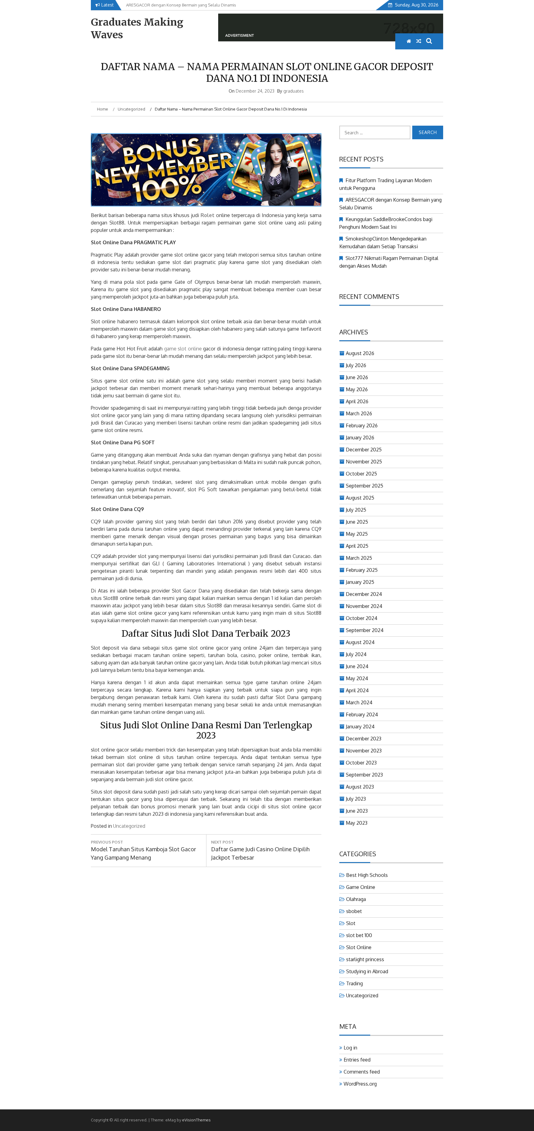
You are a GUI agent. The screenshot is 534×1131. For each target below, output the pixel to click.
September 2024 (365, 630)
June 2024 (357, 666)
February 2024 (362, 714)
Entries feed (357, 1060)
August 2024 (360, 642)
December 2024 (364, 594)
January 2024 (360, 726)
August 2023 (360, 787)
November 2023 (364, 751)
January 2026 (360, 437)
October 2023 (361, 763)
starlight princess (365, 959)
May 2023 (356, 823)
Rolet (207, 215)
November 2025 (364, 462)
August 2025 (360, 498)
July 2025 (356, 510)
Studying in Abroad (367, 971)
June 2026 (357, 377)
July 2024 (356, 654)
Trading (354, 983)
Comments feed (362, 1072)
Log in (350, 1048)
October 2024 (361, 618)
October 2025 (361, 474)
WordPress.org (360, 1084)
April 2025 (357, 546)
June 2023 (357, 811)
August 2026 (360, 353)
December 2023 (363, 738)
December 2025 (364, 449)
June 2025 (357, 522)
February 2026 (362, 425)
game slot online (183, 349)
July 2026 (356, 365)
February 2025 (362, 570)
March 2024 (359, 702)
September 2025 (364, 486)
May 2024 (357, 678)
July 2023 (356, 799)
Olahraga (356, 899)
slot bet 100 (359, 935)
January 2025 (360, 582)
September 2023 (364, 775)
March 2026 (359, 413)
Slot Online (358, 947)
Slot (350, 923)
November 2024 (364, 606)
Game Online (360, 887)
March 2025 (359, 558)
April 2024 (357, 690)
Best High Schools (367, 875)
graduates (293, 91)
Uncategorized (129, 826)
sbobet (354, 911)
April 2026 (357, 401)
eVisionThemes (196, 1119)
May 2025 (357, 534)
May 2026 (357, 389)
